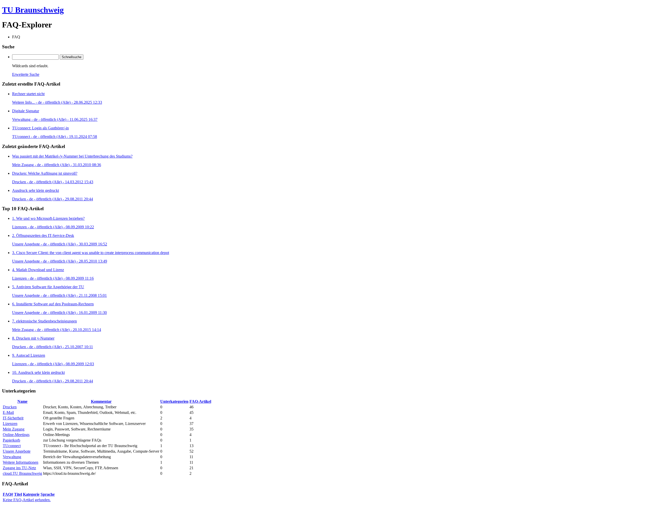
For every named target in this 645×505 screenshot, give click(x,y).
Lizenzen (10, 423)
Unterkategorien (174, 401)
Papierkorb (11, 440)
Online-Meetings (16, 434)
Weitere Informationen (20, 462)
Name (22, 401)
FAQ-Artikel (200, 401)
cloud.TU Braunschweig (22, 473)
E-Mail (8, 412)
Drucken (10, 407)
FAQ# (8, 494)
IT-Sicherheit (13, 418)
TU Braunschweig (33, 9)
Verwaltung (12, 457)
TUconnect (12, 446)
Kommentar (101, 401)
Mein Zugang (13, 429)
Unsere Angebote (16, 451)
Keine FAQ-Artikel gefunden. (27, 500)
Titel (18, 494)
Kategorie (31, 494)
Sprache (48, 494)
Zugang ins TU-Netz (19, 468)
